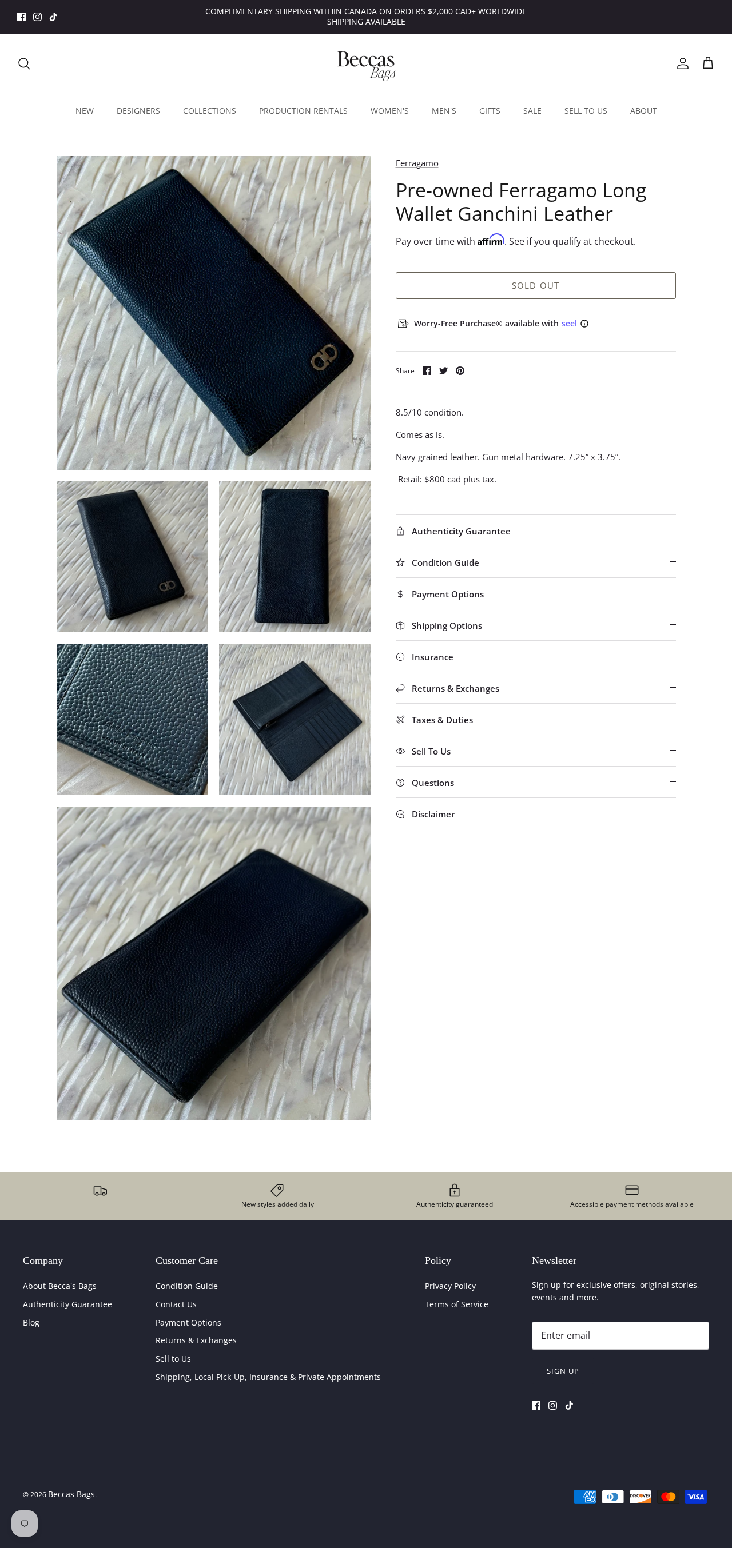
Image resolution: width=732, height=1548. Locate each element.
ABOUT (643, 110)
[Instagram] (37, 17)
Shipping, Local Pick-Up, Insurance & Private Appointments (268, 1376)
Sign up (563, 1371)
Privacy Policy (450, 1285)
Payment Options (188, 1322)
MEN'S (444, 110)
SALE (532, 110)
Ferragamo (417, 163)
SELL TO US (585, 110)
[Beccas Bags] (366, 63)
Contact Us (176, 1304)
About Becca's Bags (60, 1285)
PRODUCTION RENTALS (303, 110)
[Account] (680, 63)
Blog (31, 1322)
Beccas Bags (71, 1494)
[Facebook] (21, 17)
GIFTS (489, 110)
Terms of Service (456, 1304)
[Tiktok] (53, 17)
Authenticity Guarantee (67, 1304)
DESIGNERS (138, 110)
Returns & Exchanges (196, 1340)
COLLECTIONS (209, 110)
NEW (84, 110)
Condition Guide (187, 1285)
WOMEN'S (390, 110)
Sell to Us (173, 1358)
